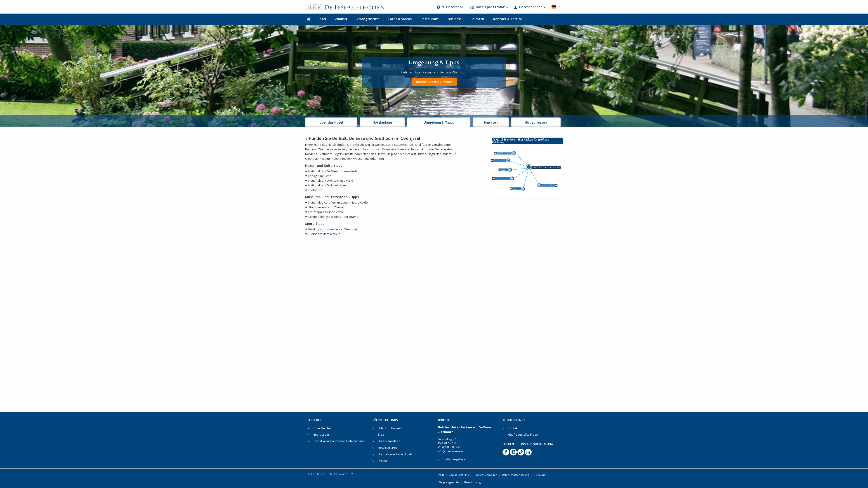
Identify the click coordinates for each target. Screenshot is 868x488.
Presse (383, 461)
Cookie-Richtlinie (459, 474)
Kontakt (513, 428)
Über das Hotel (331, 122)
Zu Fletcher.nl (452, 7)
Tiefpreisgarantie (449, 482)
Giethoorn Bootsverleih (324, 234)
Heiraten (477, 19)
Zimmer (341, 19)
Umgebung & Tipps (439, 122)
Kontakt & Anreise (507, 19)
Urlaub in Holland (390, 428)
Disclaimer (540, 474)
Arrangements (367, 19)
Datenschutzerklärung (515, 474)
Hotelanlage (382, 122)
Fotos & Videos (400, 19)
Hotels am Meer (389, 441)
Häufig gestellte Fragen (524, 434)
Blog (381, 434)
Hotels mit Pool (388, 448)
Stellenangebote (454, 459)
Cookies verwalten (485, 474)
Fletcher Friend (530, 7)
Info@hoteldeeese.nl (450, 451)
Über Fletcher (323, 428)
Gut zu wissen (536, 122)
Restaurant (430, 19)
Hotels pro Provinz (490, 7)
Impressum (321, 434)
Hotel (321, 19)
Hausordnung (472, 482)
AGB (441, 474)
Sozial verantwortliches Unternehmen (340, 441)
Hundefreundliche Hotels (395, 454)
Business (454, 19)
